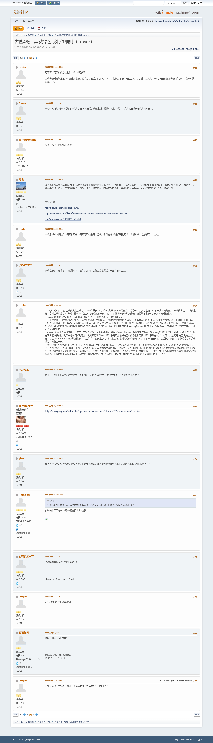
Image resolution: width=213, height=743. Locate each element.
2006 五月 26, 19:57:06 (54, 369)
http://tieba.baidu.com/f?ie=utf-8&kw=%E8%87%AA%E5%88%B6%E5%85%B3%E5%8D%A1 (87, 213)
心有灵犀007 (26, 556)
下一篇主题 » (192, 49)
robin (22, 305)
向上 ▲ (199, 739)
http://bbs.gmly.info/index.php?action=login (177, 21)
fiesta (22, 67)
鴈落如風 (24, 633)
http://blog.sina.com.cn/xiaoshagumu (62, 207)
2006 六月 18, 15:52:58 (54, 458)
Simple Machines (33, 740)
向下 (15, 58)
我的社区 (21, 12)
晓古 (21, 179)
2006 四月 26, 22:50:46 (54, 229)
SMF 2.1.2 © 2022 (18, 740)
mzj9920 (24, 369)
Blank (22, 103)
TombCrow (26, 406)
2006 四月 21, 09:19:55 (54, 67)
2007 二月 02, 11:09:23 (54, 632)
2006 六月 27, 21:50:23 (54, 556)
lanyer (23, 596)
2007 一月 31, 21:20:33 (54, 596)
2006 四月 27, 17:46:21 (54, 265)
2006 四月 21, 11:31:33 (54, 103)
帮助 (176, 739)
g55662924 (25, 265)
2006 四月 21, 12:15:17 (54, 139)
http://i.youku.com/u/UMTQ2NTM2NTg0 (63, 219)
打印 (197, 58)
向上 (15, 714)
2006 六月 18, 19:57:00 (54, 494)
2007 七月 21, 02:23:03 (54, 680)
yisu (21, 458)
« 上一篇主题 (178, 49)
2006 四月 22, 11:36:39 (54, 179)
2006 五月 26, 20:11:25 (54, 405)
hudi (22, 229)
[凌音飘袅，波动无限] (17, 528)
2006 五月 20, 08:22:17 (54, 305)
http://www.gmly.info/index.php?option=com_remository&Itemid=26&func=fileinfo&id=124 (92, 411)
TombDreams (27, 139)
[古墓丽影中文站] (17, 444)
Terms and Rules (187, 739)
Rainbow (24, 494)
